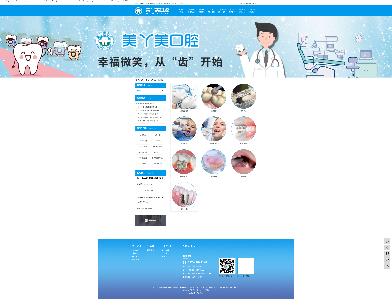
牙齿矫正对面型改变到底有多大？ (149, 114)
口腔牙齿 (143, 135)
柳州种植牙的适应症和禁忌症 (147, 107)
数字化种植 (184, 209)
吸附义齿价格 (143, 141)
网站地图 (248, 3)
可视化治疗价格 (158, 146)
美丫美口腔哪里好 (157, 158)
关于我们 (191, 11)
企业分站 (242, 3)
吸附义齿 (214, 176)
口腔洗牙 (158, 135)
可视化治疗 (213, 143)
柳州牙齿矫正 (143, 158)
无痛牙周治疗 (184, 176)
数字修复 (244, 176)
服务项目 (201, 11)
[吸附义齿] (213, 161)
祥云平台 (192, 290)
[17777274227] (387, 247)
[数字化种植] (184, 194)
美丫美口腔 (184, 111)
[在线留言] (387, 260)
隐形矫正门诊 (157, 164)
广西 (198, 293)
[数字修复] (243, 161)
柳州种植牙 (209, 287)
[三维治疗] (213, 96)
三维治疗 (214, 111)
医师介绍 (136, 260)
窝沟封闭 (184, 143)
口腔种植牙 (157, 141)
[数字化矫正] (243, 128)
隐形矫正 (244, 111)
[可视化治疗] (213, 128)
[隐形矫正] (243, 96)
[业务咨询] (387, 241)
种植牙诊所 (157, 152)
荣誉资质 (136, 257)
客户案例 (211, 11)
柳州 (201, 293)
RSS (252, 3)
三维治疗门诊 (143, 146)
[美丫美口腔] (184, 96)
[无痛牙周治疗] (184, 161)
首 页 (181, 11)
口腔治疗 (143, 164)
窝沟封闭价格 (143, 152)
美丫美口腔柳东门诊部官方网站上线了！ (151, 117)
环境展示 (221, 11)
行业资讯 (165, 253)
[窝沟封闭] (184, 128)
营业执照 (136, 253)
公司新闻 (165, 250)
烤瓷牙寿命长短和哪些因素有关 (148, 121)
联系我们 (252, 11)
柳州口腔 (216, 287)
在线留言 (242, 11)
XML (255, 3)
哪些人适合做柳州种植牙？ (146, 103)
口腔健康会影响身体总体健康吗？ (149, 110)
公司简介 (136, 250)
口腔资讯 (231, 11)
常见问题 (165, 257)
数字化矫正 (243, 143)
